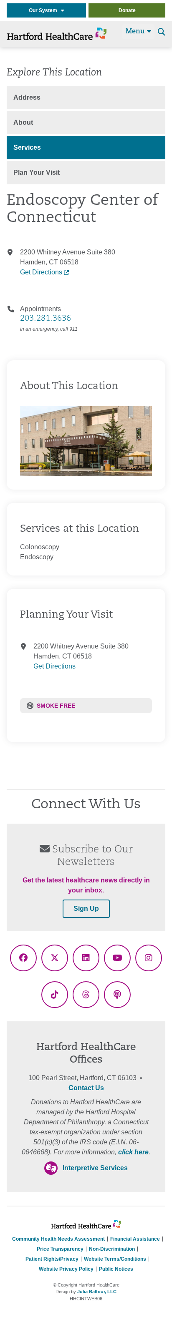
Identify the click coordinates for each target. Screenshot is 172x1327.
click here (133, 1152)
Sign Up (86, 908)
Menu (136, 31)
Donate (127, 10)
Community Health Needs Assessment (58, 1239)
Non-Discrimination (112, 1249)
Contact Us (86, 1087)
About (23, 122)
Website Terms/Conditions (115, 1259)
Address (26, 97)
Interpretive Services (95, 1167)
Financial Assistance (135, 1239)
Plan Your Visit (36, 172)
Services (27, 147)
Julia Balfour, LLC (96, 1291)
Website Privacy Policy (66, 1269)
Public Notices (116, 1269)
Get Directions (42, 272)
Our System (45, 10)
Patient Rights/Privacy (51, 1259)
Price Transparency (60, 1249)
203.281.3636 (45, 318)
